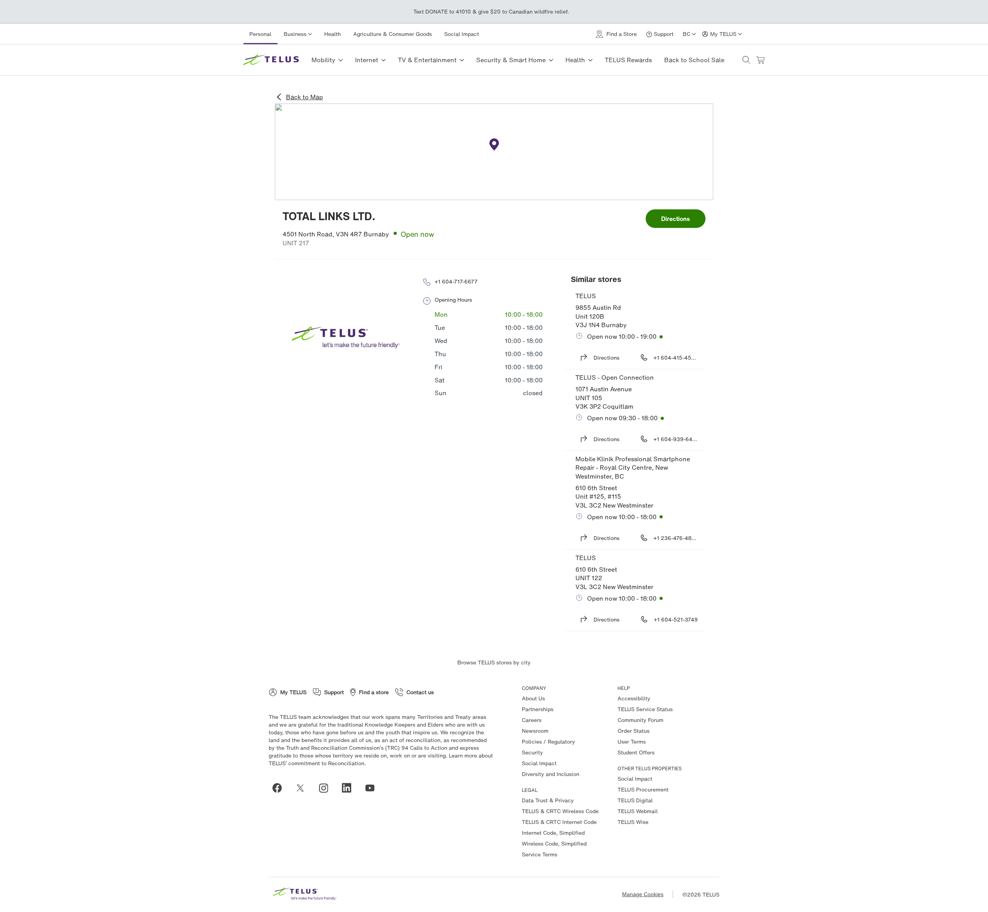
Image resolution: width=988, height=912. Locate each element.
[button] (746, 60)
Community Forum (640, 720)
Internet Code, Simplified (553, 833)
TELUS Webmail (638, 811)
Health (332, 34)
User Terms (632, 741)
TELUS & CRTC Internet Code (559, 822)
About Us (533, 698)
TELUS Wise (633, 822)
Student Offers (636, 752)
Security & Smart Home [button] (511, 60)
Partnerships (537, 709)
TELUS (585, 296)
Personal (260, 34)
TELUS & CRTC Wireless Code (560, 811)
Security (532, 752)
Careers (531, 720)
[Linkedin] (349, 788)
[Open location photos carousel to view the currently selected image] (346, 338)
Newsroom (535, 731)
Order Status (634, 731)
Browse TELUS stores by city (494, 662)
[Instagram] (326, 788)
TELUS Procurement (643, 789)
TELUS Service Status (645, 709)
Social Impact (461, 34)
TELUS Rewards (628, 60)
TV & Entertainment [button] (427, 60)
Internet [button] (366, 60)
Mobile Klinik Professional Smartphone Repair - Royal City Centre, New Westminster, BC (633, 467)
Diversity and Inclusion (550, 774)
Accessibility (634, 698)
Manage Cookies (642, 894)
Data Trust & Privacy (548, 800)
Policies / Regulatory (548, 741)
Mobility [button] (323, 60)
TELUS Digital (635, 800)
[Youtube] (372, 788)
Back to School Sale (694, 60)
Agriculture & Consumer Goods (392, 34)
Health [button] (575, 60)
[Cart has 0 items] (760, 60)
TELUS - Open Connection (614, 377)
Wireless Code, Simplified (554, 843)
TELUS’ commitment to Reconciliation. (317, 763)
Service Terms (539, 854)
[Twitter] (303, 788)
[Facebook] (280, 788)
